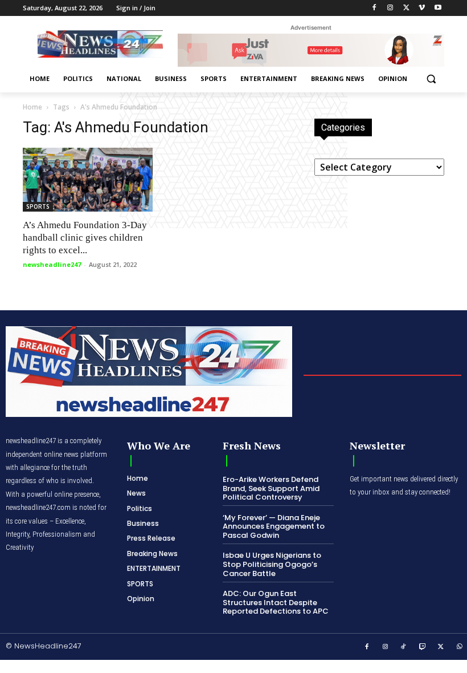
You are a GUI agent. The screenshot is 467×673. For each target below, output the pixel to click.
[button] (430, 79)
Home (32, 107)
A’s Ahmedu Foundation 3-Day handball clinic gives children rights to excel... (85, 238)
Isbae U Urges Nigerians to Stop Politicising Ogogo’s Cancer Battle (272, 564)
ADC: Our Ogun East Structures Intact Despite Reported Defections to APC (276, 602)
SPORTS (38, 206)
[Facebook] (374, 8)
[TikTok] (404, 647)
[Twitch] (423, 647)
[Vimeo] (421, 8)
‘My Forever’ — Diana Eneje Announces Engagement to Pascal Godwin (274, 526)
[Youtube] (437, 8)
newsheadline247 (52, 264)
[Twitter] (406, 8)
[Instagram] (390, 8)
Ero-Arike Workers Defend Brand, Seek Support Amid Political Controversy (271, 488)
